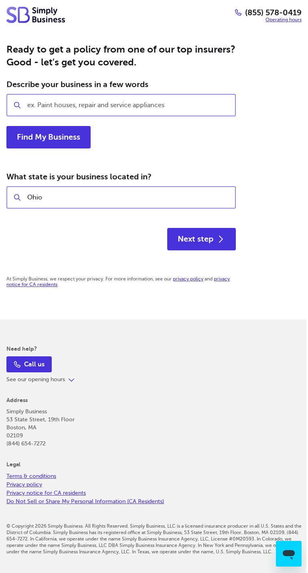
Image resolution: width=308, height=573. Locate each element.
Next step (195, 239)
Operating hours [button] (283, 19)
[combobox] (128, 197)
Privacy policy (24, 485)
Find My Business (48, 137)
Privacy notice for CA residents (46, 493)
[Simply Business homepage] (35, 14)
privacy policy (188, 279)
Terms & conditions (31, 476)
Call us (34, 364)
